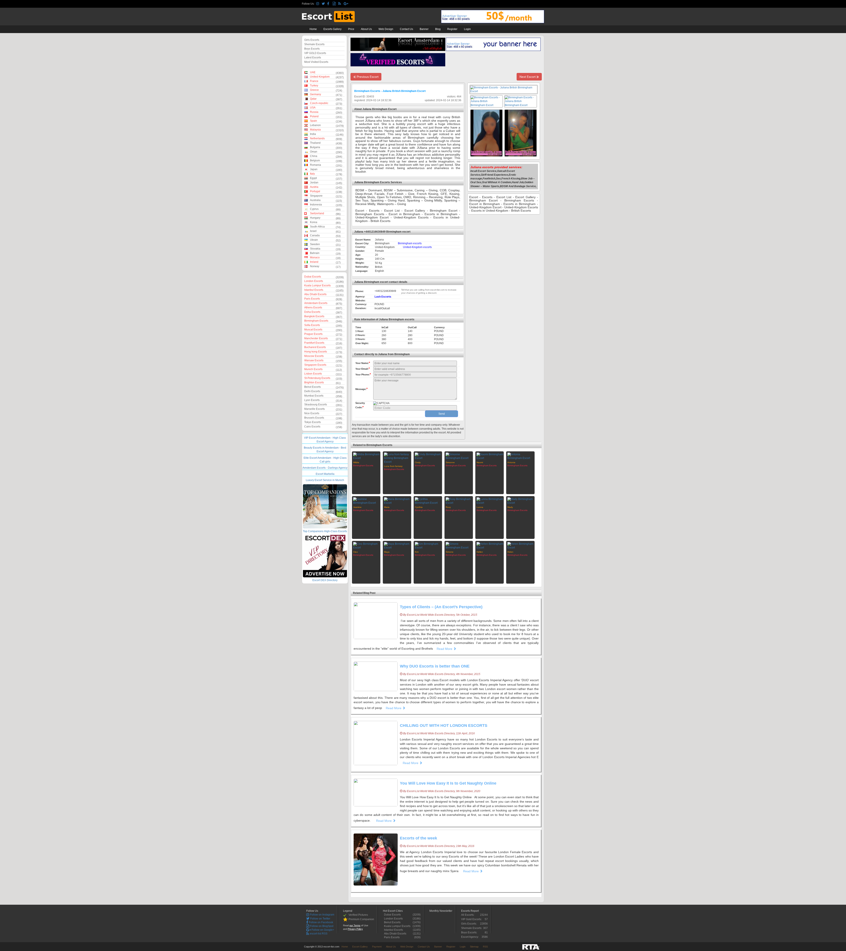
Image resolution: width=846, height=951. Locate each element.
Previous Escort (367, 76)
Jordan (314, 182)
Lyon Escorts (312, 400)
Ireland (314, 261)
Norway (314, 266)
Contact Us (406, 29)
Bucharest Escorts (315, 347)
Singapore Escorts (315, 364)
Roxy (448, 507)
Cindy (418, 462)
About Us (366, 29)
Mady (510, 507)
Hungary (315, 217)
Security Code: (360, 405)
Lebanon (315, 125)
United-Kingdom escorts (417, 247)
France (314, 81)
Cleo (355, 552)
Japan (313, 169)
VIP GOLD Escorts (315, 53)
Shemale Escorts (314, 44)
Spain (313, 120)
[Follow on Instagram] (318, 4)
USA (312, 107)
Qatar (313, 98)
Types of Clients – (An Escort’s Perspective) (441, 607)
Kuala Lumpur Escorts (317, 285)
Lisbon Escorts (313, 373)
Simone (449, 552)
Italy (312, 173)
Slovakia (315, 248)
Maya (387, 552)
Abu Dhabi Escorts (315, 294)
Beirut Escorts (312, 386)
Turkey (314, 85)
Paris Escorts (312, 298)
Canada (315, 235)
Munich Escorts (313, 369)
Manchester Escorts (316, 338)
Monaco (315, 257)
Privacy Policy (355, 929)
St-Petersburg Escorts (317, 378)
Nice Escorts (311, 413)
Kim (417, 552)
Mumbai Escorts (313, 395)
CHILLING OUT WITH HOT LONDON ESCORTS (443, 725)
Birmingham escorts (410, 243)
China (313, 156)
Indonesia (316, 204)
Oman (313, 151)
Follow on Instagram (321, 914)
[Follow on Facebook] (329, 4)
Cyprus (314, 209)
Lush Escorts (383, 296)
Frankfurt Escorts (314, 342)
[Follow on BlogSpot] (335, 4)
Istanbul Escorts (313, 289)
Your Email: (362, 368)
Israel (313, 231)
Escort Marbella (325, 474)
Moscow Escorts (314, 356)
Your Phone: (363, 374)
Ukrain (314, 239)
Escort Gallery (360, 946)
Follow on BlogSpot (321, 926)
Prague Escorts (313, 334)
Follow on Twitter (320, 918)
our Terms (354, 925)
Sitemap (474, 946)
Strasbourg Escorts (315, 404)
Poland (314, 116)
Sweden (315, 244)
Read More (445, 649)
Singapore (316, 195)
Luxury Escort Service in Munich (325, 480)
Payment (377, 946)
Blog (438, 29)
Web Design (385, 29)
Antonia (511, 462)
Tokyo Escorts (312, 422)
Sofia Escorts (312, 325)
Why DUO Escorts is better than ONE (434, 666)
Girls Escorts (311, 39)
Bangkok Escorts (314, 316)
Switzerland (317, 213)
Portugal (315, 191)
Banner (424, 29)
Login (467, 29)
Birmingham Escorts (316, 320)
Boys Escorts (312, 48)
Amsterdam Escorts (315, 303)
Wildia (356, 462)
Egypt (313, 178)
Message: (361, 389)
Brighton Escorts (314, 382)
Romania (315, 164)
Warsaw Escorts (313, 360)
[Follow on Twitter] (324, 4)
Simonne (450, 462)
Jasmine (357, 507)
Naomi (480, 462)
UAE (312, 72)
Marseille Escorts (314, 408)
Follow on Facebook (320, 922)
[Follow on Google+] (346, 4)
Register (452, 29)
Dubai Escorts (312, 276)
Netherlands (317, 138)
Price (351, 29)
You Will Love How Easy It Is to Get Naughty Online (448, 783)
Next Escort (527, 76)
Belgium (315, 160)
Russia (314, 112)
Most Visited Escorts (316, 61)
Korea (313, 222)
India (313, 134)
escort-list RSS (318, 933)
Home (313, 29)
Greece (314, 89)
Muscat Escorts (313, 329)
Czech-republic (319, 103)
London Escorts (313, 281)
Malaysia (315, 129)
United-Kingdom (320, 76)
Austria (314, 186)
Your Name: (362, 363)
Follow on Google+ (322, 929)
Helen (510, 552)
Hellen (480, 552)
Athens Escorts (313, 307)
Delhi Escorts (312, 391)
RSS (485, 946)
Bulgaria (315, 147)
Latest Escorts (312, 57)
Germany (315, 94)
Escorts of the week (418, 838)
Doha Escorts (312, 311)
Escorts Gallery (332, 29)
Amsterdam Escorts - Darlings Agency (324, 467)
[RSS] (340, 4)
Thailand (315, 142)
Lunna (480, 507)
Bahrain (314, 253)
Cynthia (419, 507)
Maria (387, 507)
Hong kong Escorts (315, 351)
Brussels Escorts (314, 417)
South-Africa (317, 226)
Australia (315, 200)
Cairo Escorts (312, 426)
